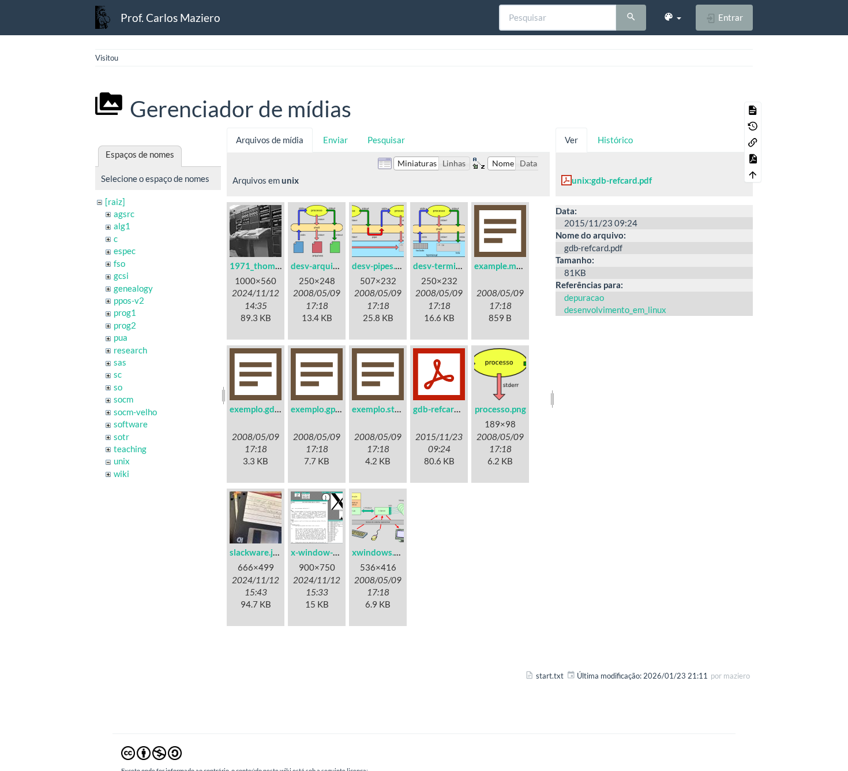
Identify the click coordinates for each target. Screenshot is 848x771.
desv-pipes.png (381, 265)
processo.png (500, 409)
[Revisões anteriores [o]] (753, 125)
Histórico (615, 140)
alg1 (122, 226)
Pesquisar (386, 140)
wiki (121, 473)
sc (118, 374)
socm (123, 399)
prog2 (125, 325)
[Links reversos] (753, 142)
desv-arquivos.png (327, 265)
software (131, 424)
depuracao (584, 297)
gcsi (121, 275)
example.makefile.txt (515, 265)
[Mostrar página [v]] (753, 109)
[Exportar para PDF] (753, 158)
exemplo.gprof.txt (325, 409)
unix (122, 461)
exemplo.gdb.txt (261, 409)
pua (120, 337)
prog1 (125, 312)
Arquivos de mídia (269, 140)
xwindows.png (380, 552)
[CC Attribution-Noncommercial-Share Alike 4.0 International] (151, 752)
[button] (672, 17)
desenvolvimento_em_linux (615, 309)
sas (120, 362)
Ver (571, 140)
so (118, 387)
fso (119, 263)
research (130, 350)
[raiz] (115, 201)
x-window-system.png (334, 552)
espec (125, 250)
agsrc (124, 213)
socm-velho (135, 412)
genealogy (133, 288)
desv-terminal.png (448, 265)
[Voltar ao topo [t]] (753, 174)
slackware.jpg (256, 552)
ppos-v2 (129, 300)
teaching (130, 449)
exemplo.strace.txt (388, 409)
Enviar (335, 140)
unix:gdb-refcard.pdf (612, 180)
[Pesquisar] (631, 18)
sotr (121, 436)
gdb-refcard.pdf (443, 409)
